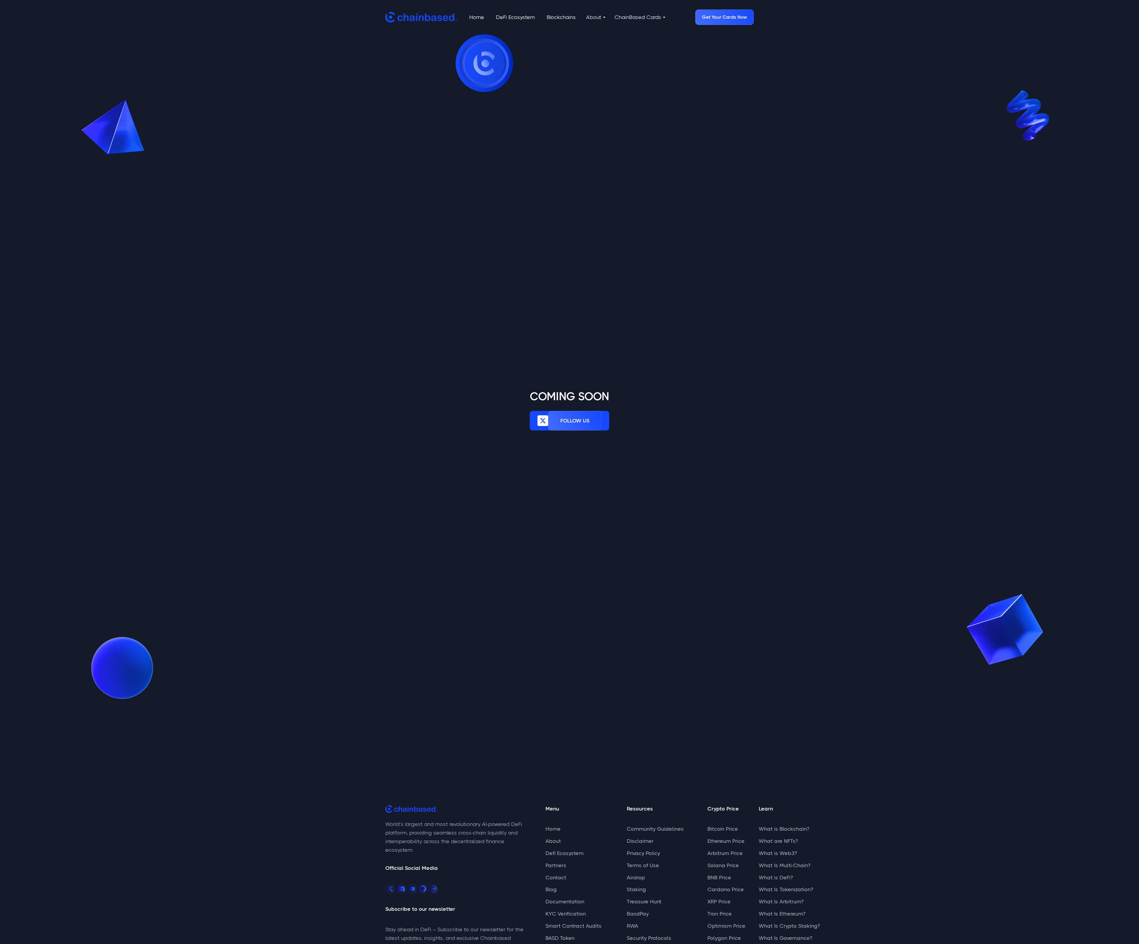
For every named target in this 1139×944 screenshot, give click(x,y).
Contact (555, 878)
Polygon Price (724, 938)
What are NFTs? (778, 841)
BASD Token (560, 938)
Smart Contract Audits (573, 926)
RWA (632, 926)
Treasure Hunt (644, 902)
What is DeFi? (776, 878)
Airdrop (636, 878)
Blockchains (561, 17)
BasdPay (638, 914)
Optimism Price (726, 926)
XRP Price (719, 902)
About (553, 841)
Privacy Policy (643, 853)
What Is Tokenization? (786, 889)
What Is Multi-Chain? (784, 865)
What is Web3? (778, 853)
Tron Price (719, 914)
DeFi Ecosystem (515, 17)
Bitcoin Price (722, 829)
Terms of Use (643, 865)
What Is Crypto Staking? (789, 926)
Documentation (564, 902)
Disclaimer (640, 841)
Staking (636, 889)
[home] (421, 17)
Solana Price (723, 865)
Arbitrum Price (725, 853)
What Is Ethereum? (782, 914)
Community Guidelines (655, 829)
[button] (596, 17)
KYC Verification (565, 914)
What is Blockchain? (784, 829)
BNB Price (719, 878)
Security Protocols (649, 938)
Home (476, 17)
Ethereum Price (726, 841)
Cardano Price (725, 889)
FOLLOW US (574, 421)
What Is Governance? (785, 938)
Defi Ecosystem (564, 853)
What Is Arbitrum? (781, 902)
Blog (551, 889)
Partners (555, 865)
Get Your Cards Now (724, 17)
